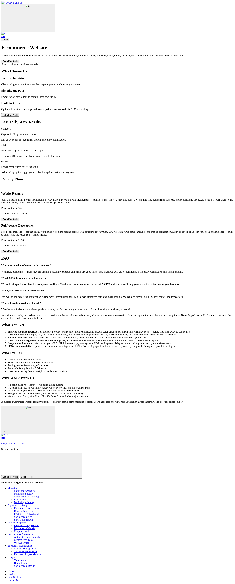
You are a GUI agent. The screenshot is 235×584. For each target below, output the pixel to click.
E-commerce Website (24, 528)
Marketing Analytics (24, 490)
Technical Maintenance (25, 551)
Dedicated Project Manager (28, 554)
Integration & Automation (21, 534)
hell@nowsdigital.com (12, 443)
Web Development (17, 522)
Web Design (20, 560)
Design (11, 557)
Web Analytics (21, 542)
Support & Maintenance (20, 545)
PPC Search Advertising (26, 514)
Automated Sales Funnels (27, 537)
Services (12, 574)
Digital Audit (20, 499)
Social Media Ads (23, 516)
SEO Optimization (23, 519)
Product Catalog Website (26, 525)
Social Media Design (24, 565)
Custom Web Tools (23, 539)
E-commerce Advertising (26, 508)
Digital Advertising (17, 505)
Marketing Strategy (23, 493)
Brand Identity (21, 563)
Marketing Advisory (24, 502)
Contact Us (13, 580)
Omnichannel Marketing (26, 496)
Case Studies (14, 577)
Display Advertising (24, 511)
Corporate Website (23, 531)
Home (11, 571)
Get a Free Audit (10, 61)
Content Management (25, 548)
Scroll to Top (27, 477)
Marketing (13, 488)
